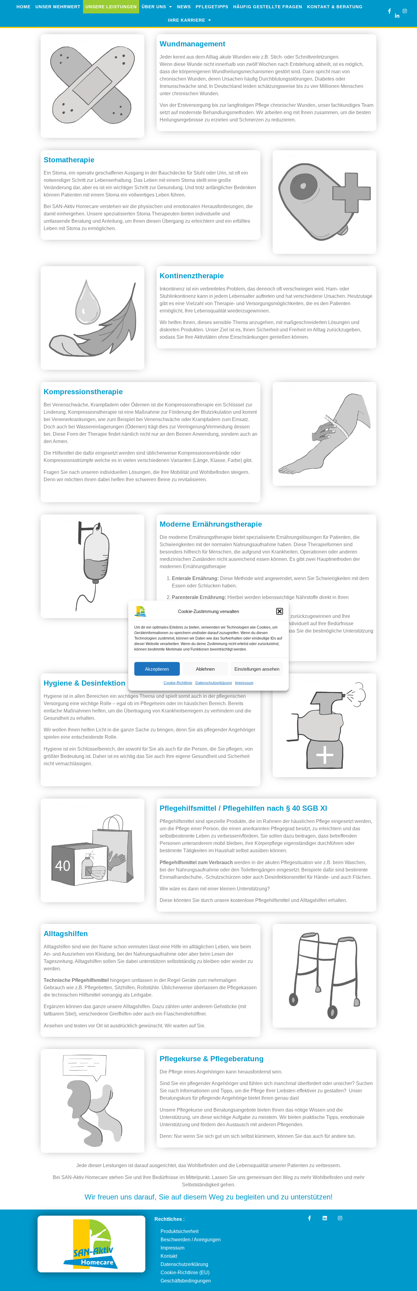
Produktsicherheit (179, 1231)
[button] (280, 611)
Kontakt (169, 1256)
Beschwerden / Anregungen (191, 1239)
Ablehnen (205, 668)
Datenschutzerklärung (213, 682)
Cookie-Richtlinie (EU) (185, 1272)
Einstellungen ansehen (256, 668)
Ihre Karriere (186, 20)
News (184, 6)
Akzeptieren (157, 668)
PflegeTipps (212, 6)
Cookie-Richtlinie (178, 682)
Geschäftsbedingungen (186, 1280)
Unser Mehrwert (58, 6)
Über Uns (154, 6)
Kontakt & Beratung (335, 6)
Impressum (244, 682)
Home (23, 6)
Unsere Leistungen (111, 6)
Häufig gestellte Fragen (267, 6)
